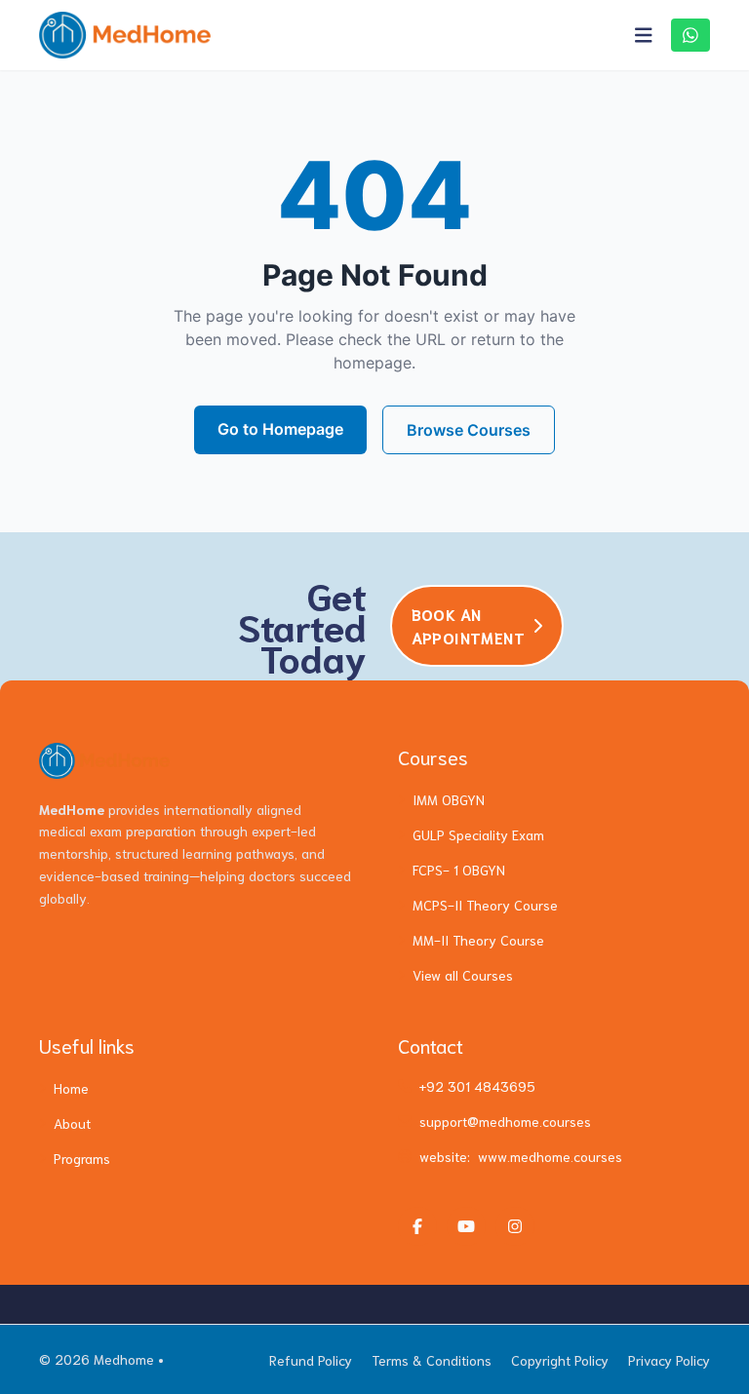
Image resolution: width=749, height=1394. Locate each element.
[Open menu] (643, 35)
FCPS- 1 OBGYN (459, 869)
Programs (82, 1158)
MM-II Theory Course (478, 940)
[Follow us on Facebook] (417, 1226)
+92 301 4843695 (477, 1086)
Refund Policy (310, 1360)
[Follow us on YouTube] (466, 1226)
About (72, 1123)
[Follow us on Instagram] (514, 1226)
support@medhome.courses (505, 1121)
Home (71, 1088)
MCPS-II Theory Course (485, 904)
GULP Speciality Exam (478, 834)
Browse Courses (469, 430)
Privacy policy (669, 1360)
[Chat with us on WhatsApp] (690, 35)
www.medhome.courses (550, 1156)
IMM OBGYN (449, 799)
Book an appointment (468, 625)
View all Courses (463, 975)
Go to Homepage (280, 429)
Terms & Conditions (432, 1360)
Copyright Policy (560, 1360)
